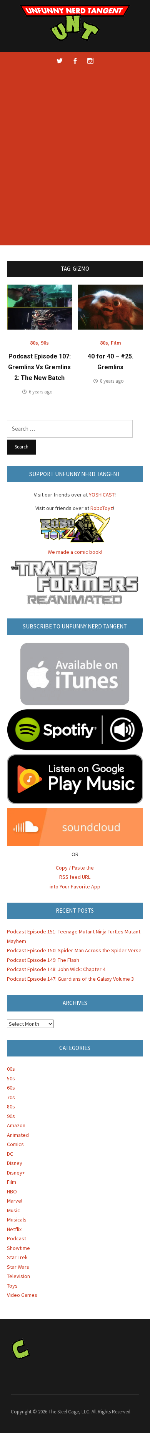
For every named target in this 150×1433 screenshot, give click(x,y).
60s (11, 1087)
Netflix (14, 1229)
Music (13, 1210)
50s (11, 1078)
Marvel (14, 1200)
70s (11, 1097)
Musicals (17, 1219)
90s (45, 342)
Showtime (18, 1248)
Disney (14, 1163)
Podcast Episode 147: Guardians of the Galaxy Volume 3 (70, 978)
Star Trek (17, 1257)
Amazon (16, 1125)
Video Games (22, 1294)
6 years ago (41, 391)
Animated (18, 1134)
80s (34, 342)
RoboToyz (101, 508)
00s (11, 1068)
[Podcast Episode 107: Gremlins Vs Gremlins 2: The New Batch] (39, 306)
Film (116, 342)
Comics (15, 1144)
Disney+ (16, 1172)
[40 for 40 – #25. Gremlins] (110, 306)
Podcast (16, 1238)
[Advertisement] (75, 163)
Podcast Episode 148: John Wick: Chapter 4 (56, 969)
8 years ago (112, 381)
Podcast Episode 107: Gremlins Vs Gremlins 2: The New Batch (39, 367)
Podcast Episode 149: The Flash (43, 959)
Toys (12, 1285)
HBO (12, 1191)
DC (10, 1153)
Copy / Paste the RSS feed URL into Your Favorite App (75, 877)
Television (18, 1276)
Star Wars (18, 1266)
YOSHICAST (102, 494)
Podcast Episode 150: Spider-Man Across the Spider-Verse (74, 950)
